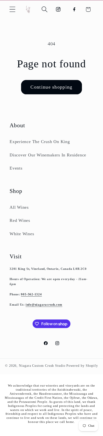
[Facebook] (74, 9)
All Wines (19, 207)
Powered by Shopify (82, 365)
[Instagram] (58, 9)
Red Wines (20, 220)
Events (16, 168)
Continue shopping (51, 87)
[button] (12, 9)
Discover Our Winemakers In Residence (48, 155)
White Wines (22, 233)
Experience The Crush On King (40, 141)
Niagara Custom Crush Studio (42, 365)
